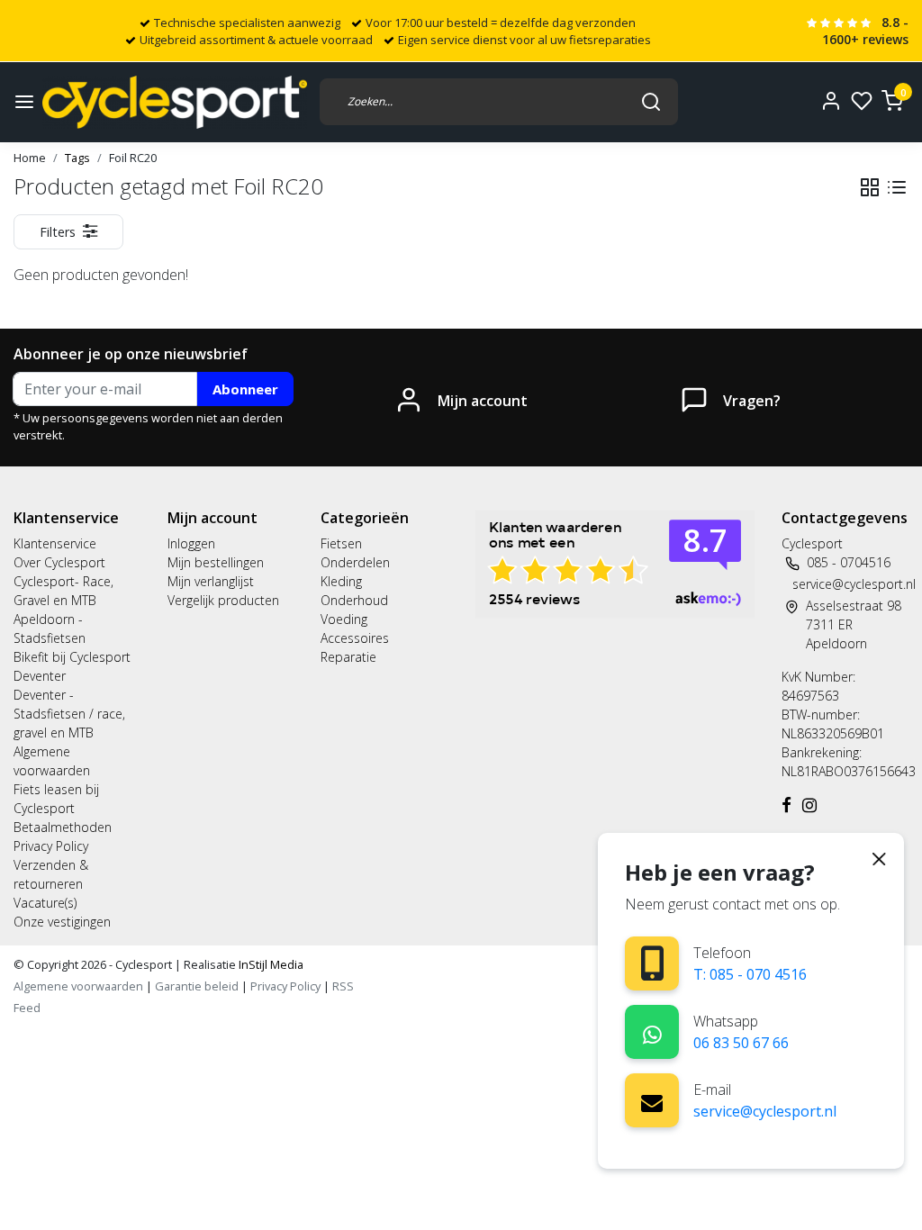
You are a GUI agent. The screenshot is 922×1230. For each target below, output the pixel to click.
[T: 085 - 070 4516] (652, 963)
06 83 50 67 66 (741, 1043)
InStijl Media (269, 964)
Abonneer (245, 389)
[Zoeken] (651, 101)
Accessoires (355, 638)
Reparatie (348, 656)
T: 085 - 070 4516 (750, 974)
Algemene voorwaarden (78, 986)
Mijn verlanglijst (210, 581)
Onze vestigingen (62, 921)
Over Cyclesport (59, 562)
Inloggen (191, 543)
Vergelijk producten (223, 600)
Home (30, 157)
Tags (77, 157)
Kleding (341, 581)
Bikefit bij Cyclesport (72, 656)
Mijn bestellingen (215, 562)
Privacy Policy (51, 846)
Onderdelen (355, 562)
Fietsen (341, 543)
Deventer (40, 675)
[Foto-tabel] (869, 187)
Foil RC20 (133, 157)
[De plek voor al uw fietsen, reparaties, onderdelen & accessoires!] (174, 102)
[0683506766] (652, 1031)
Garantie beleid (198, 986)
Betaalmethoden (63, 827)
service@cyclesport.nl (764, 1111)
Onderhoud (354, 600)
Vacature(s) (45, 902)
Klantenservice (55, 543)
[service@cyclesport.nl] (652, 1100)
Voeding (344, 619)
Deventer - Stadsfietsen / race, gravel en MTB (69, 713)
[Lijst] (896, 187)
